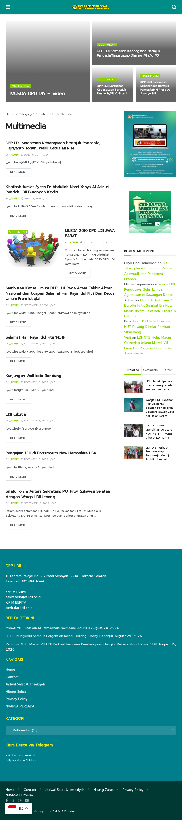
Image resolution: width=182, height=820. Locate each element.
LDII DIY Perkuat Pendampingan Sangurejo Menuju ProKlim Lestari (158, 453)
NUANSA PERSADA (20, 706)
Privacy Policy (16, 698)
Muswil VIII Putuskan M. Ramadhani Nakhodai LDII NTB (48, 627)
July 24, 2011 (36, 101)
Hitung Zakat (16, 691)
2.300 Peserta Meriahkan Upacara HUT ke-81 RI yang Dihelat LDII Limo (159, 431)
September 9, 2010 (35, 343)
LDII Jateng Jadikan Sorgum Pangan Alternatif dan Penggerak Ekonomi (148, 271)
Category (25, 114)
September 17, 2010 (35, 305)
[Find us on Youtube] (27, 800)
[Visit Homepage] (91, 7)
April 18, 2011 (32, 198)
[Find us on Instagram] (20, 800)
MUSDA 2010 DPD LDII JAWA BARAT (90, 233)
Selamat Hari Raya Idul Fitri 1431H (35, 337)
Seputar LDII (44, 114)
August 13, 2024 (93, 242)
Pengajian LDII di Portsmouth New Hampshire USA (51, 453)
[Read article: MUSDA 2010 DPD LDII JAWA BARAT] (33, 247)
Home (10, 114)
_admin (18, 101)
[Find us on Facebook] (7, 800)
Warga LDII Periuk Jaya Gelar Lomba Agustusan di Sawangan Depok (149, 290)
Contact (12, 676)
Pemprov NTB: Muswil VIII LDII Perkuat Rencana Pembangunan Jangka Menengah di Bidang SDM (81, 644)
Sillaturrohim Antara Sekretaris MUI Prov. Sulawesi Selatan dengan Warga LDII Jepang (58, 494)
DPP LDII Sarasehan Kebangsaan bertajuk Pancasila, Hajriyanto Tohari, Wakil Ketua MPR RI (53, 145)
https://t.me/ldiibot (21, 760)
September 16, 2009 (36, 503)
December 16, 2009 (35, 382)
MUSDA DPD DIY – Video (37, 93)
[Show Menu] (8, 7)
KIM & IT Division (64, 811)
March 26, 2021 (152, 101)
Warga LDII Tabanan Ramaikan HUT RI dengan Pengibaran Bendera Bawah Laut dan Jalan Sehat (160, 408)
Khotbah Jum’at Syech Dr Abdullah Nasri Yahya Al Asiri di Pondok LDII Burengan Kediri (57, 189)
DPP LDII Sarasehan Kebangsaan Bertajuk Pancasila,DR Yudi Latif (112, 90)
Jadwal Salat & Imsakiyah (25, 684)
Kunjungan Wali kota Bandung (33, 376)
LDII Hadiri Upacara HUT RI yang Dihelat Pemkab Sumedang (147, 326)
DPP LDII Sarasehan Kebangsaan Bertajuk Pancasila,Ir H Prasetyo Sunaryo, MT (155, 88)
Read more (20, 172)
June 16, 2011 (107, 64)
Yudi (127, 337)
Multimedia (20, 86)
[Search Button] (174, 7)
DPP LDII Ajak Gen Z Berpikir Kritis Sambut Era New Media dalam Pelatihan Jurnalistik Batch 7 (150, 308)
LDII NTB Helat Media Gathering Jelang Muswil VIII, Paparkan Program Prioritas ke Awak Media (148, 345)
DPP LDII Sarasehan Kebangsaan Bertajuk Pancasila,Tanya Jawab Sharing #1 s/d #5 (128, 53)
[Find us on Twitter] (13, 800)
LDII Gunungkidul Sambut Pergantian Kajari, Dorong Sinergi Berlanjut (59, 635)
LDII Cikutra (16, 414)
